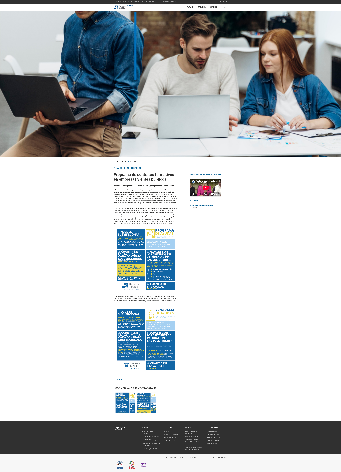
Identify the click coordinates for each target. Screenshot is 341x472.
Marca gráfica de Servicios (150, 436)
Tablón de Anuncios (191, 439)
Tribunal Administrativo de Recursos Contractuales (193, 448)
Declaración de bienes (171, 437)
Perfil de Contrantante (151, 1)
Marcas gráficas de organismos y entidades (149, 440)
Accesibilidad (183, 457)
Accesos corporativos (192, 445)
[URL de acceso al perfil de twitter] (215, 2)
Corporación (167, 432)
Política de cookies (213, 440)
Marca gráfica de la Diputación (148, 432)
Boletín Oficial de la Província (194, 442)
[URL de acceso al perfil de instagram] (226, 2)
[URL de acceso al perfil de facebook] (216, 457)
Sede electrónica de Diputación (191, 432)
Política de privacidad (213, 437)
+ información (118, 379)
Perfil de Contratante (191, 436)
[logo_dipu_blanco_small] (127, 428)
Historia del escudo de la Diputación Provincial (150, 449)
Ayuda (165, 457)
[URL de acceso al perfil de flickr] (223, 2)
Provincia (202, 7)
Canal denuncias (127, 1)
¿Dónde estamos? (212, 432)
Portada (116, 161)
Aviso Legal (193, 457)
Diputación (190, 7)
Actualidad (133, 161)
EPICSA (119, 457)
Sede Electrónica (138, 1)
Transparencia (117, 1)
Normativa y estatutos (171, 434)
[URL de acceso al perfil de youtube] (220, 2)
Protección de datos (170, 440)
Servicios (213, 7)
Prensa (124, 161)
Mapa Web (173, 457)
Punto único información (169, 1)
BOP (160, 1)
